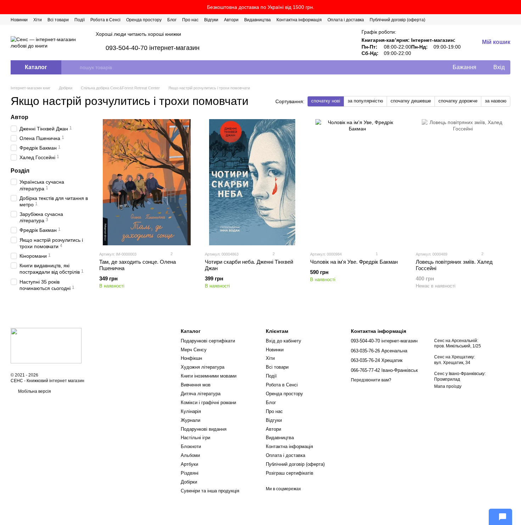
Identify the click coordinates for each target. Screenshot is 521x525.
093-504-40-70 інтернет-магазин (153, 48)
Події (79, 19)
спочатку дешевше (411, 101)
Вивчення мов (196, 384)
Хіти (37, 19)
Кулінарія (191, 411)
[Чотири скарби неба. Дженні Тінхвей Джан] (252, 182)
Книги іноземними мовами (208, 376)
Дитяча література (200, 393)
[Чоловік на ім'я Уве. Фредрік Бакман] (357, 182)
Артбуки (189, 464)
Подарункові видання (203, 429)
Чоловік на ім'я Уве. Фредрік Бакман (354, 262)
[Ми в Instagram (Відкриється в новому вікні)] (490, 19)
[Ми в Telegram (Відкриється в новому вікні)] (499, 19)
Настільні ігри (195, 437)
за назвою (495, 101)
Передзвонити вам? (371, 380)
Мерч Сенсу (194, 349)
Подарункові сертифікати (208, 341)
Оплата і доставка (345, 19)
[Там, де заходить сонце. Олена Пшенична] (146, 182)
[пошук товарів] (74, 67)
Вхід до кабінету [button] (283, 341)
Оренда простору (144, 19)
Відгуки (211, 19)
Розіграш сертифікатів (289, 473)
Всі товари (58, 19)
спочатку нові (325, 101)
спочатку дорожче (457, 101)
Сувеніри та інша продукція (210, 490)
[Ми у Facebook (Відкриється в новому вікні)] (473, 19)
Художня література (202, 367)
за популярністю (365, 101)
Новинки (19, 19)
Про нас (190, 19)
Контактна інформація (299, 19)
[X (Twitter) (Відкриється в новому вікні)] (482, 19)
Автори (231, 19)
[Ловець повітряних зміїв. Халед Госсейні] (463, 182)
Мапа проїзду (447, 386)
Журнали (190, 420)
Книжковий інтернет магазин (55, 380)
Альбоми (190, 455)
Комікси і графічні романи (208, 402)
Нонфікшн (191, 358)
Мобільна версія (34, 391)
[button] (515, 7)
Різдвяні (189, 473)
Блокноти (191, 446)
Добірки (189, 482)
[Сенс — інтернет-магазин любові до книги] (46, 345)
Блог (172, 19)
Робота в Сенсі (105, 19)
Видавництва (257, 19)
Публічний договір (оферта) (397, 19)
